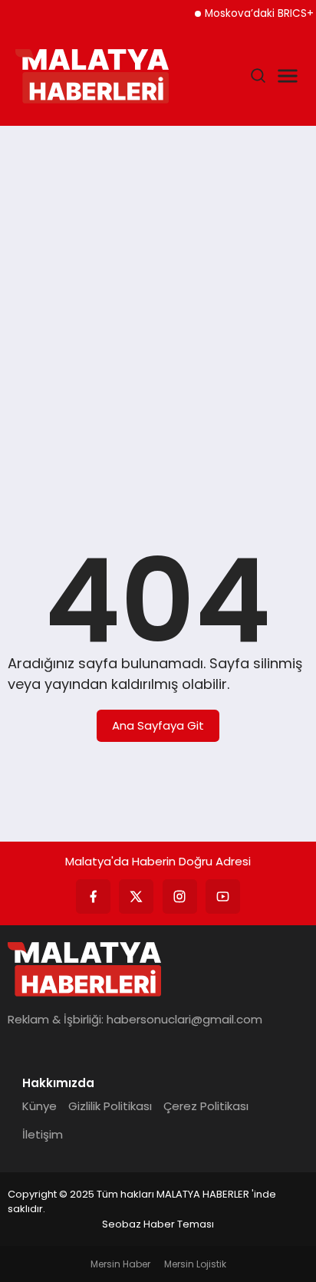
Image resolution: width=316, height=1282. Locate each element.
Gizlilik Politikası (110, 1106)
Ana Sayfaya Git (158, 725)
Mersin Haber (120, 1263)
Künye (39, 1106)
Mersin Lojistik (195, 1263)
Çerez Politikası (206, 1106)
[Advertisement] (158, 307)
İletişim (42, 1134)
